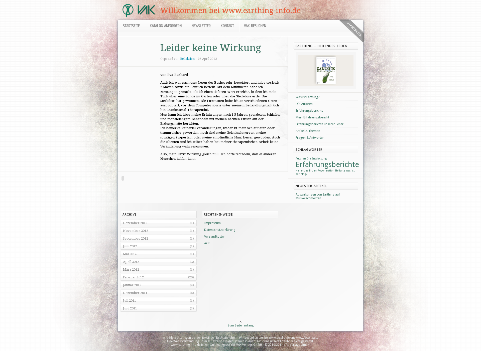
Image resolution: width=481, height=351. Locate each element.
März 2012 (131, 269)
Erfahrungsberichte (309, 110)
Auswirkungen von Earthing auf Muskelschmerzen (318, 196)
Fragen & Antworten (310, 137)
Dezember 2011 (135, 293)
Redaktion (187, 59)
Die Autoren (304, 104)
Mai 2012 (130, 254)
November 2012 (135, 231)
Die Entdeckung (317, 158)
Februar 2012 (133, 277)
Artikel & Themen (308, 131)
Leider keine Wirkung (210, 47)
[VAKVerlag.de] (139, 16)
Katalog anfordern (166, 26)
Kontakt (227, 26)
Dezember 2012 (135, 223)
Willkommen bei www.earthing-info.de (230, 10)
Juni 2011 (130, 308)
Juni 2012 (130, 246)
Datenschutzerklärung (219, 230)
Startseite (131, 26)
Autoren (301, 158)
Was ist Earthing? (308, 97)
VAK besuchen (255, 26)
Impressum (212, 223)
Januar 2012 (132, 285)
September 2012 (135, 238)
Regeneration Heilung (331, 170)
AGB (207, 243)
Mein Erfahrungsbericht (312, 117)
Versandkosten (214, 236)
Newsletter (201, 26)
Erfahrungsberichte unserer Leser (319, 124)
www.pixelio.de (279, 337)
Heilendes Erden (306, 170)
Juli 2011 (129, 300)
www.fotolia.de (306, 337)
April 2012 (131, 262)
